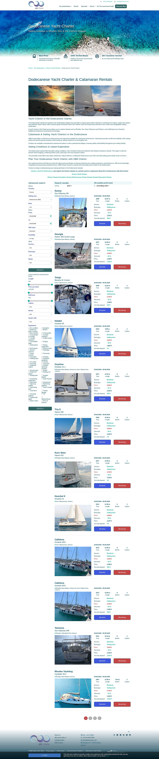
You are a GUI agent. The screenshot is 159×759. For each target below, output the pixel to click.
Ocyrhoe (60, 365)
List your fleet (121, 6)
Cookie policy (60, 751)
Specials (84, 6)
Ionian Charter (93, 177)
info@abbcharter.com (123, 1)
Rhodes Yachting (64, 672)
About (92, 6)
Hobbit (59, 322)
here (107, 756)
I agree (44, 755)
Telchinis (62, 629)
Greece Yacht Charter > (53, 68)
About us (57, 735)
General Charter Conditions (75, 751)
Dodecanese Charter (80, 177)
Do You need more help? (105, 6)
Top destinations (65, 6)
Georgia (65, 235)
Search (40, 270)
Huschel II (60, 497)
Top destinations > (40, 68)
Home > (31, 68)
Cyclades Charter (65, 177)
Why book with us (60, 737)
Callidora (60, 540)
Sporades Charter (105, 177)
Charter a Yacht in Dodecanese (41, 171)
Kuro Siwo (60, 453)
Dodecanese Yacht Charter (93, 751)
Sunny (62, 192)
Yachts (76, 6)
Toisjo (62, 278)
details (102, 223)
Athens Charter (52, 177)
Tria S (59, 410)
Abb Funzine (59, 743)
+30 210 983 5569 (107, 1)
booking (122, 223)
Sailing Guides (59, 740)
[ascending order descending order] (102, 186)
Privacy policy (50, 751)
